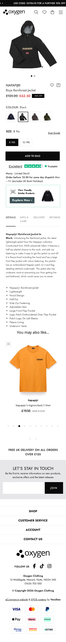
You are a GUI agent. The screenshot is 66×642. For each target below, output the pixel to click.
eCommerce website (17, 599)
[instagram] (49, 566)
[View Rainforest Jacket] (11, 117)
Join (53, 488)
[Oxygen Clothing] (14, 12)
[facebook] (36, 566)
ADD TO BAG (32, 156)
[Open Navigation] (60, 12)
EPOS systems (38, 599)
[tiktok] (43, 566)
